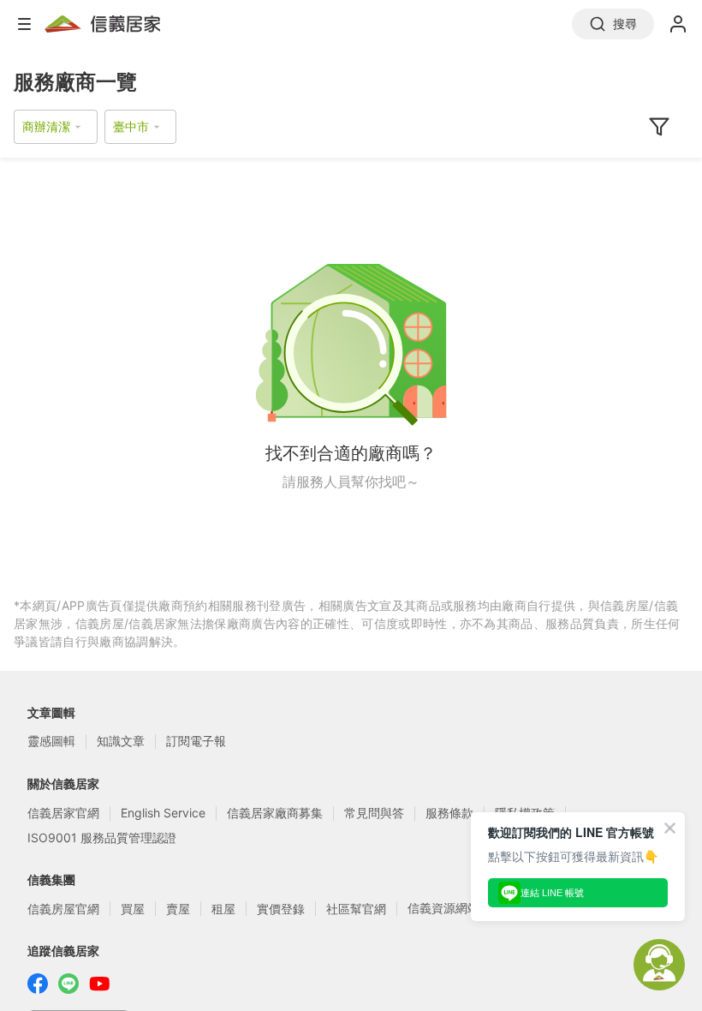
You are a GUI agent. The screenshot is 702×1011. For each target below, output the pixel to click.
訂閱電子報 (196, 740)
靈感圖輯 (51, 740)
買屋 (133, 908)
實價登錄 (281, 908)
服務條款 (449, 812)
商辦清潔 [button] (46, 126)
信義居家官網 (63, 812)
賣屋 (178, 908)
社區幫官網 (356, 908)
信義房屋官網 (63, 908)
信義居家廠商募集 (275, 812)
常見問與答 (374, 812)
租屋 (223, 908)
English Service (163, 812)
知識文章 (121, 740)
